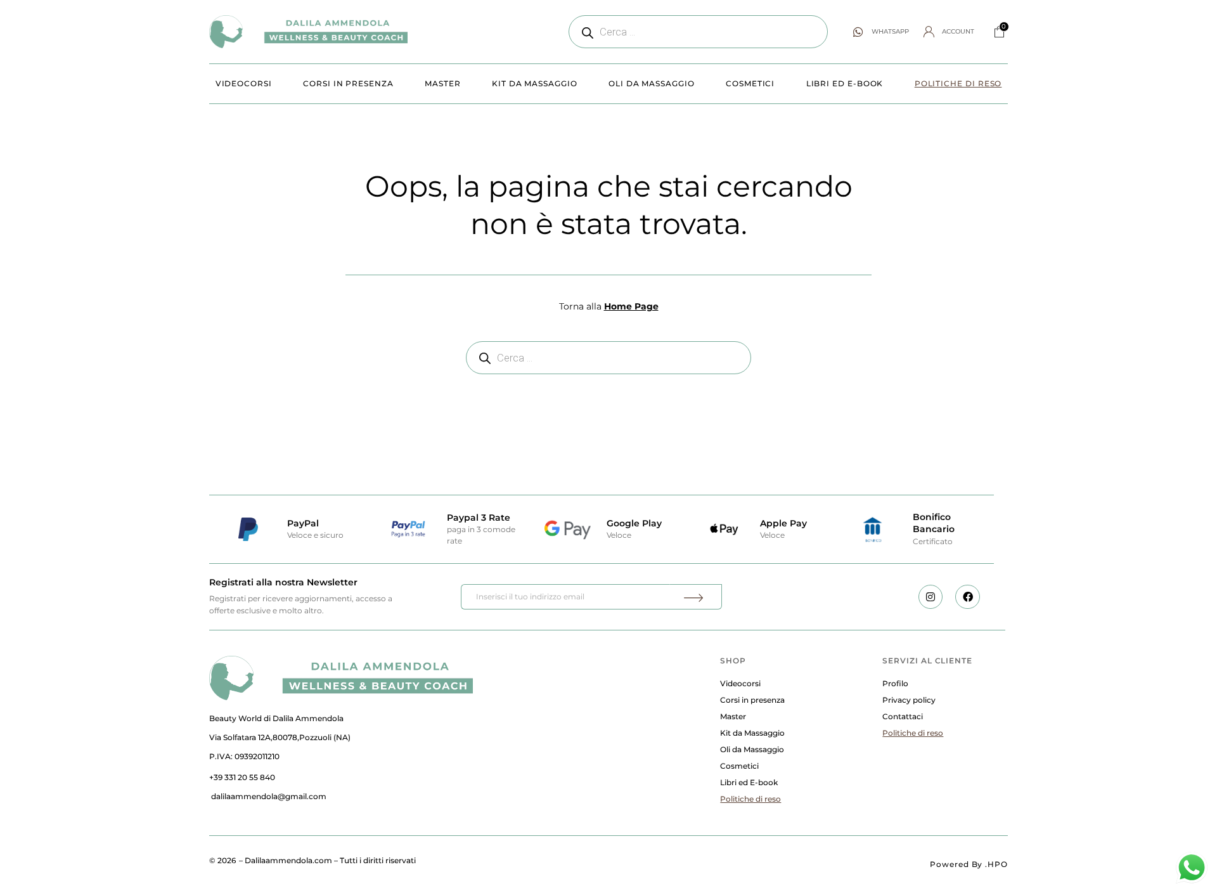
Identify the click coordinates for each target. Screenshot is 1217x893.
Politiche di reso (958, 83)
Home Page (631, 306)
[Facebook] (967, 597)
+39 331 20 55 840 (242, 777)
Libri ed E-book (845, 83)
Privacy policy (909, 700)
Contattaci (902, 716)
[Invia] (695, 596)
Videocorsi (244, 83)
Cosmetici (750, 83)
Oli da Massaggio (651, 83)
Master (443, 83)
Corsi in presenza (348, 83)
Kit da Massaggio (534, 83)
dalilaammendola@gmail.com (268, 796)
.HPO (996, 864)
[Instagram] (930, 597)
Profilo (895, 683)
